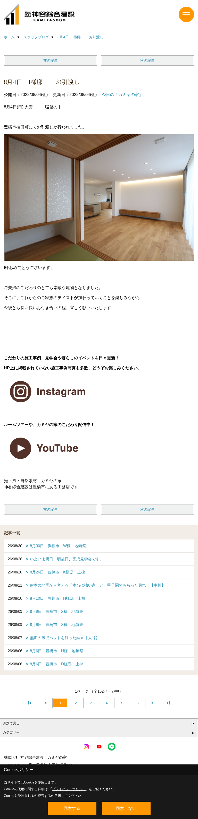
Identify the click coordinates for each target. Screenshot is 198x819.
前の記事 (50, 60)
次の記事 (147, 60)
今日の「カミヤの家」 (122, 94)
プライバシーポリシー (69, 789)
